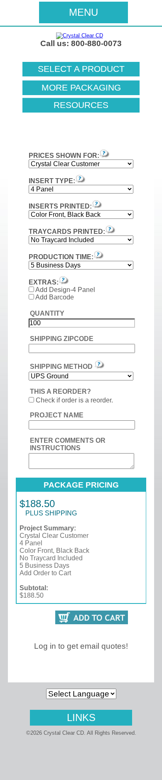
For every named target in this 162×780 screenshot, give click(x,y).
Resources (81, 105)
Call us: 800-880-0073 (81, 43)
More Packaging (81, 88)
